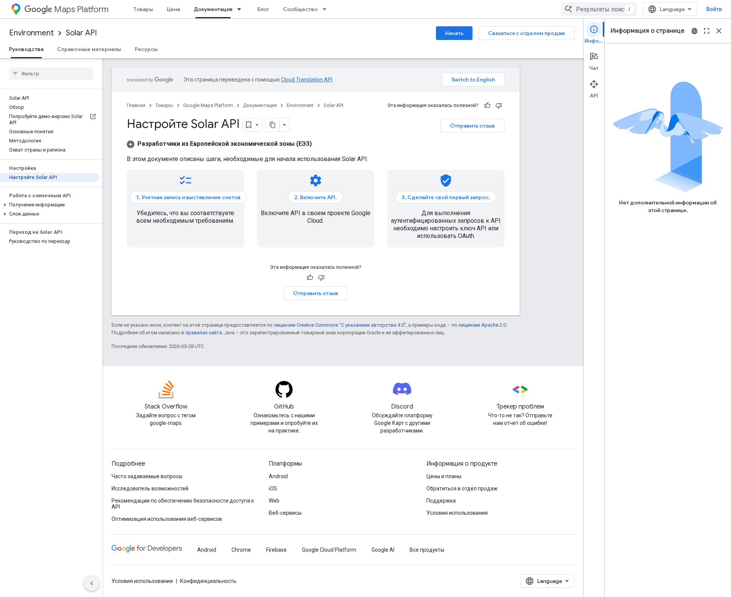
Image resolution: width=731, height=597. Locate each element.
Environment (31, 33)
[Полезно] (487, 105)
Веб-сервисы (285, 513)
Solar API (81, 33)
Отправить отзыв (472, 125)
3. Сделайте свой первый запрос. (446, 197)
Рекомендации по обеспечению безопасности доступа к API (183, 504)
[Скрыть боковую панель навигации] (91, 583)
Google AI (383, 550)
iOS (273, 488)
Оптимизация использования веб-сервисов (167, 519)
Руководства (26, 49)
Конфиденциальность (208, 581)
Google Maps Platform (208, 105)
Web (274, 501)
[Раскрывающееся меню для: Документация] (241, 9)
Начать (454, 33)
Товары (143, 9)
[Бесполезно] (498, 105)
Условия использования (457, 513)
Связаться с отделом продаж (526, 33)
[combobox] (599, 9)
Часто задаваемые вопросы (147, 476)
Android (278, 476)
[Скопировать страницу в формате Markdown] (272, 124)
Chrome (241, 550)
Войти (714, 9)
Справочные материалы (89, 49)
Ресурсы (146, 49)
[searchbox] (51, 73)
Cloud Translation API (306, 80)
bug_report (694, 30)
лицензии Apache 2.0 (482, 325)
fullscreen (706, 30)
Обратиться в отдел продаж (462, 488)
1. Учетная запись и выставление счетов (188, 197)
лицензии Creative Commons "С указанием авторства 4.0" (340, 325)
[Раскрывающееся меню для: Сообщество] (327, 9)
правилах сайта (203, 332)
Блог (263, 9)
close (718, 30)
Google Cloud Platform (329, 550)
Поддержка (441, 501)
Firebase (276, 550)
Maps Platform (81, 9)
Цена (173, 9)
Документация (213, 9)
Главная (136, 105)
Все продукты (427, 550)
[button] (49, 204)
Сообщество (300, 9)
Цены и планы (443, 476)
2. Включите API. (315, 197)
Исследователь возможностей (150, 488)
